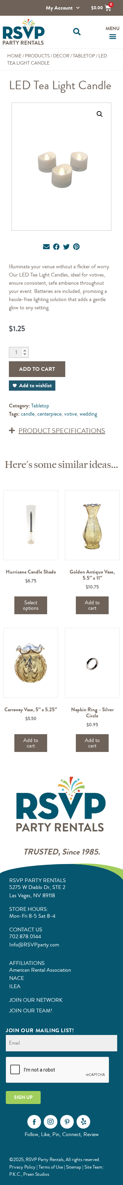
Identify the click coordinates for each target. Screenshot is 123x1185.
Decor (61, 55)
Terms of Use (51, 1167)
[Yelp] (83, 1122)
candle (28, 414)
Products (37, 55)
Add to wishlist (35, 385)
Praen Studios (36, 1174)
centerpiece (49, 414)
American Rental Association (40, 970)
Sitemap (73, 1167)
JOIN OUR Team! (30, 1010)
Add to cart (37, 369)
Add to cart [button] (92, 605)
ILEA (14, 986)
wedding (88, 414)
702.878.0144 (25, 936)
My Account (59, 8)
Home (14, 55)
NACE (16, 978)
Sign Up (23, 1097)
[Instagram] (50, 1122)
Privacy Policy (22, 1167)
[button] (76, 32)
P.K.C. (15, 1174)
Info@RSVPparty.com (34, 944)
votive (70, 414)
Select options (31, 605)
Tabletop (84, 55)
